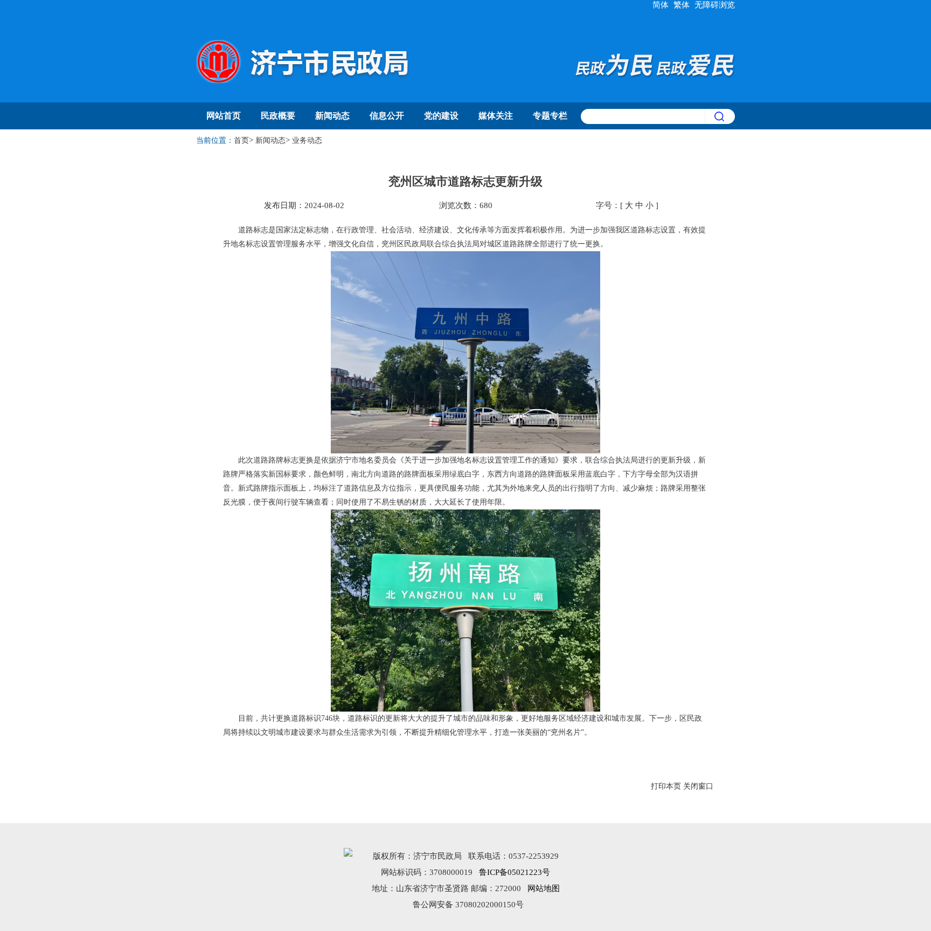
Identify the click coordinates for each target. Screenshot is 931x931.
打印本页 (666, 786)
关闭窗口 (698, 786)
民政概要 (278, 115)
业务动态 (307, 140)
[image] (720, 116)
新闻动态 (332, 115)
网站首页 (223, 115)
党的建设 (441, 115)
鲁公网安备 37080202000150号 (468, 904)
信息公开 (387, 115)
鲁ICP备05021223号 (514, 872)
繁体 (681, 5)
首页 (241, 140)
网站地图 (543, 888)
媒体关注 (495, 115)
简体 (660, 5)
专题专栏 (550, 115)
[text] (643, 116)
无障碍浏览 (714, 5)
